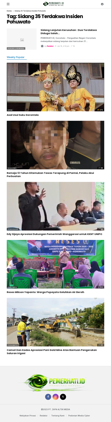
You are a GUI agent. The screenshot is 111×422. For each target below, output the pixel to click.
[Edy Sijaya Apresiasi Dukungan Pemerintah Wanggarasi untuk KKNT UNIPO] (55, 206)
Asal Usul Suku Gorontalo (23, 115)
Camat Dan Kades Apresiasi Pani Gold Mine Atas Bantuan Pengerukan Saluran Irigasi (52, 351)
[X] (63, 397)
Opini (10, 110)
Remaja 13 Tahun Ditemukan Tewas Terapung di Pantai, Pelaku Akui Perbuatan (50, 174)
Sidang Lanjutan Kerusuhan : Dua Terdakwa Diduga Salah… (69, 31)
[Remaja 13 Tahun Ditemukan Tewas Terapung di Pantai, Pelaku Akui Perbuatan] (55, 145)
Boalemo (12, 168)
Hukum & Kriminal (16, 48)
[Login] (102, 4)
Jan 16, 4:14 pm (63, 46)
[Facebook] (48, 397)
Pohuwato (13, 345)
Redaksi (50, 46)
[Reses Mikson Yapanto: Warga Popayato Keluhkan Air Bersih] (55, 264)
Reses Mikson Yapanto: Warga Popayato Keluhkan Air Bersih (45, 292)
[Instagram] (56, 397)
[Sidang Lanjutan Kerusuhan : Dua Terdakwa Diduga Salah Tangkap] (22, 39)
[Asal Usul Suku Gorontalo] (55, 87)
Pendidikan (13, 229)
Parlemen (12, 287)
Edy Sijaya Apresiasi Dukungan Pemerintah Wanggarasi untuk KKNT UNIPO (54, 234)
